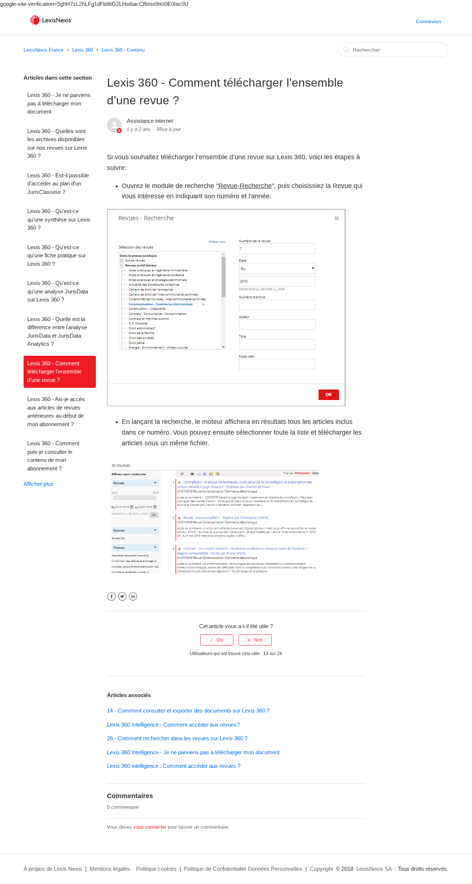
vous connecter (149, 827)
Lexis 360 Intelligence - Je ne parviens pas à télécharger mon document (193, 752)
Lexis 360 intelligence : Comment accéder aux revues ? (173, 766)
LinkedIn (133, 596)
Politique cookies (156, 869)
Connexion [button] (428, 21)
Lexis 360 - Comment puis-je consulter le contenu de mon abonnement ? (53, 455)
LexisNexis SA (374, 869)
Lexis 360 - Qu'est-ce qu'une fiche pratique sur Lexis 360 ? (56, 255)
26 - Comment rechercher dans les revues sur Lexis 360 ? (177, 738)
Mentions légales (110, 869)
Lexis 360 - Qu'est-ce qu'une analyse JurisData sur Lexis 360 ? (57, 291)
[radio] (216, 639)
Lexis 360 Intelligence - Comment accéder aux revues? (173, 724)
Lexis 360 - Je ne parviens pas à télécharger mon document (59, 103)
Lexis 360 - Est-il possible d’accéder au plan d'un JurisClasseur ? (58, 183)
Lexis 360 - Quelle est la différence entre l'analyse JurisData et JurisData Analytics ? (57, 331)
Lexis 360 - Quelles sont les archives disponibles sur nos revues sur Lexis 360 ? (57, 143)
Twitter (122, 596)
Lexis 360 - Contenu (123, 50)
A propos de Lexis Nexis (53, 869)
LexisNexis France (43, 50)
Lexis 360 (82, 50)
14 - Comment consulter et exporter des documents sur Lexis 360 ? (188, 710)
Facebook (111, 596)
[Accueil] (51, 25)
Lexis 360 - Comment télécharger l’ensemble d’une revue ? (54, 371)
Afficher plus (38, 484)
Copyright (321, 869)
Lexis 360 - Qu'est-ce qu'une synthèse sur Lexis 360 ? (58, 219)
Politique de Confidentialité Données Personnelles (243, 869)
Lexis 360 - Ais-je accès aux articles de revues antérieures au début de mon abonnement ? (56, 411)
